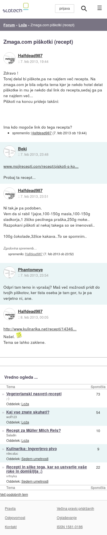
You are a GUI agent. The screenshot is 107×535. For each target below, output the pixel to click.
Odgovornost (15, 517)
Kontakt (11, 526)
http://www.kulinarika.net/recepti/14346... (39, 329)
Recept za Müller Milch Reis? (33, 430)
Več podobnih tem (14, 494)
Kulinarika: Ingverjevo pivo (31, 448)
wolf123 (11, 416)
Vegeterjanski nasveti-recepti (34, 393)
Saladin (11, 435)
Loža (25, 403)
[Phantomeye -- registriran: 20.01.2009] (9, 272)
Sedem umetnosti (35, 458)
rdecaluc (12, 453)
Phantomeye (30, 270)
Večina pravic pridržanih (75, 508)
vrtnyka (11, 476)
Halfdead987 (30, 56)
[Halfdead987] (9, 58)
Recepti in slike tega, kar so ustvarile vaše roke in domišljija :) (46, 469)
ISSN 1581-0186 (70, 526)
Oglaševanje (67, 517)
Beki (22, 149)
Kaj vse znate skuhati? (27, 412)
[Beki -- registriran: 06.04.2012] (9, 151)
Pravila (10, 508)
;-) (7, 398)
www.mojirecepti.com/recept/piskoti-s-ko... (40, 166)
